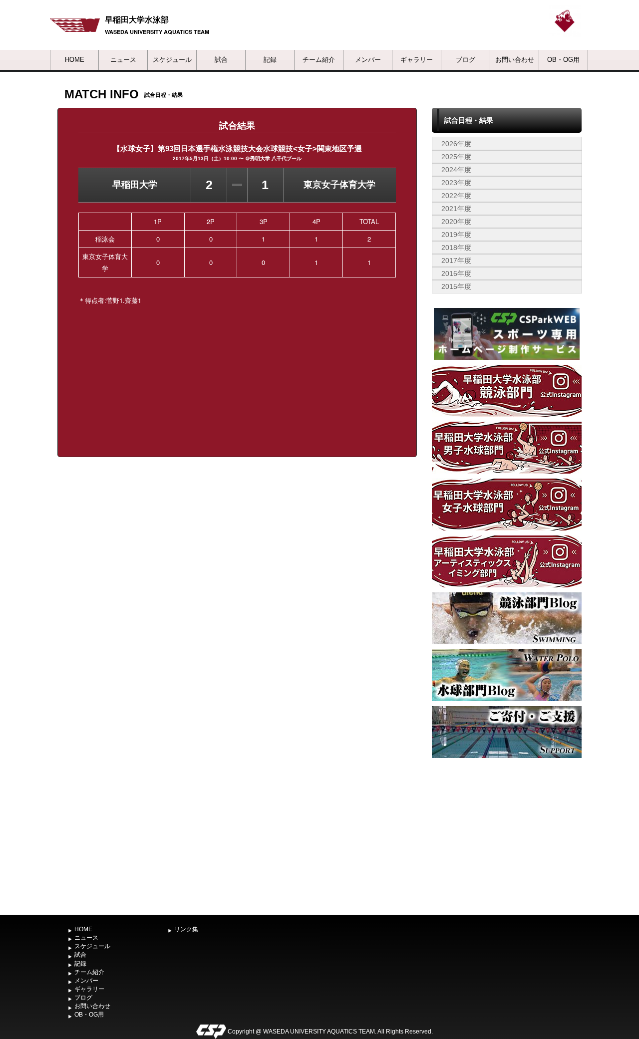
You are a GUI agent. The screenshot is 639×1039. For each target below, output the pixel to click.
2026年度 (456, 144)
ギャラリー (416, 59)
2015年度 (456, 286)
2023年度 (456, 183)
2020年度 (456, 222)
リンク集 (186, 929)
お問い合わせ (514, 59)
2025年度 (456, 157)
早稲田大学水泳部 (137, 19)
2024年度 (456, 170)
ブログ (465, 59)
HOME (74, 59)
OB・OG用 (563, 59)
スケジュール (172, 59)
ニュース (123, 59)
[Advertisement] (507, 835)
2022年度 (456, 196)
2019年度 (456, 235)
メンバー (368, 59)
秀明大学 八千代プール (276, 158)
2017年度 (456, 260)
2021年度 (456, 209)
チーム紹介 (319, 59)
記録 (270, 59)
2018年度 (456, 248)
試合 (221, 59)
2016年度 (456, 273)
